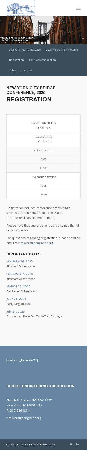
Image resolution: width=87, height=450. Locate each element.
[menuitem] (78, 8)
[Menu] (78, 8)
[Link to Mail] (71, 444)
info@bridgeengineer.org (35, 243)
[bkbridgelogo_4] (36, 8)
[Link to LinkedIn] (77, 444)
